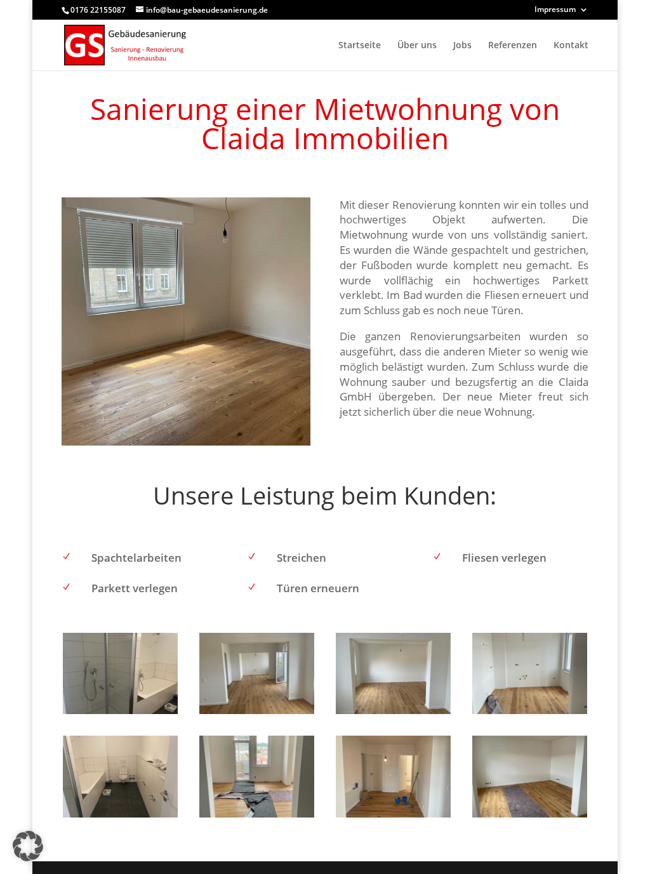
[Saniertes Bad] (120, 817)
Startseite (359, 46)
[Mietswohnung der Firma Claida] (529, 714)
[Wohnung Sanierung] (529, 817)
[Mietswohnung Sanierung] (256, 817)
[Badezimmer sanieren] (120, 714)
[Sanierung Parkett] (256, 714)
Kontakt (571, 46)
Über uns (417, 46)
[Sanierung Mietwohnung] (393, 817)
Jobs (462, 46)
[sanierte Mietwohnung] (393, 714)
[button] (28, 846)
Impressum (555, 10)
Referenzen (512, 46)
